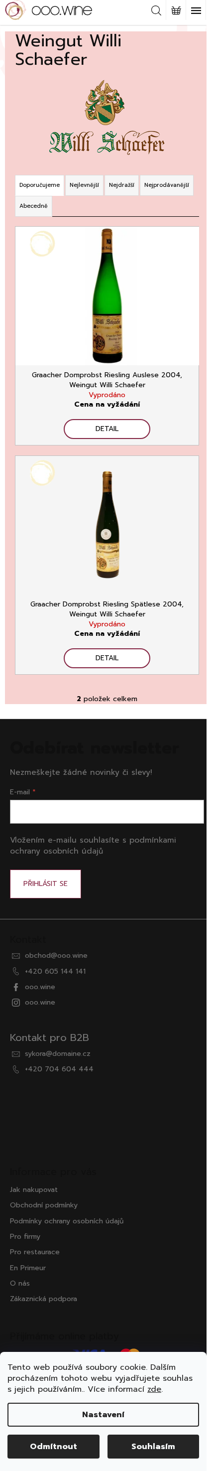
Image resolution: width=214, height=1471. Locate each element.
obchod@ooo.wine (56, 955)
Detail (107, 429)
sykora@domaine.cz (58, 1053)
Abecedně (33, 206)
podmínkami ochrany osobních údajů (93, 845)
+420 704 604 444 (59, 1069)
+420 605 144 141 (55, 971)
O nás (20, 1283)
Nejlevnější (84, 185)
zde (154, 1389)
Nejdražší (121, 185)
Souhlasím (153, 1447)
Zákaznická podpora (43, 1299)
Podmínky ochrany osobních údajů (66, 1221)
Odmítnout (53, 1447)
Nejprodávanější (166, 185)
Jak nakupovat (34, 1189)
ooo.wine (40, 987)
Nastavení (103, 1415)
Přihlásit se (45, 884)
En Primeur (28, 1268)
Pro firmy (25, 1236)
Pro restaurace (35, 1252)
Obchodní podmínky (44, 1205)
